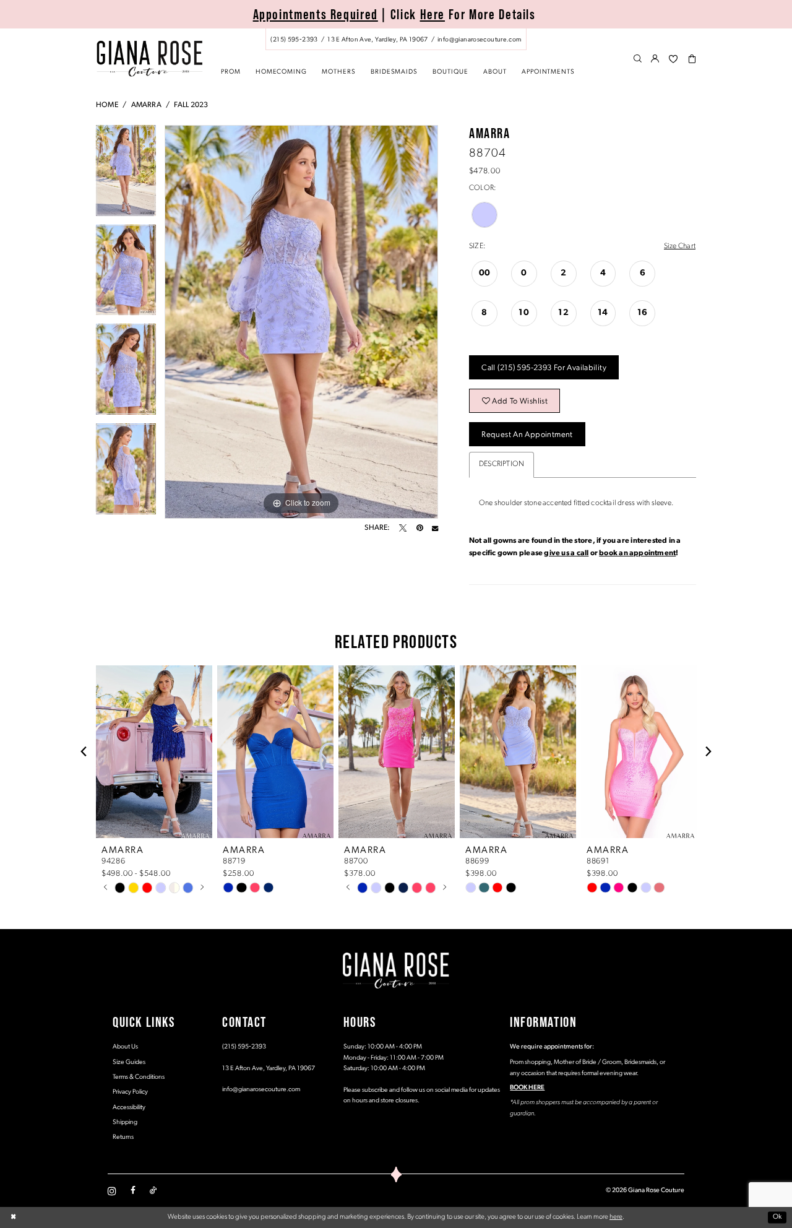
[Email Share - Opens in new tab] (435, 528)
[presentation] (154, 751)
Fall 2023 (191, 105)
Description (501, 464)
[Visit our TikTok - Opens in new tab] (153, 1191)
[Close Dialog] (13, 1217)
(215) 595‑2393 (244, 1047)
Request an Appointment (526, 435)
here (615, 1217)
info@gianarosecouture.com (261, 1089)
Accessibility (129, 1107)
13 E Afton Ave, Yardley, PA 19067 (268, 1068)
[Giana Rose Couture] (149, 58)
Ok (777, 1217)
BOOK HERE (527, 1087)
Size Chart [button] (679, 246)
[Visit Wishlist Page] (673, 59)
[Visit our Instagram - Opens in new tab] (112, 1191)
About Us (125, 1047)
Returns (123, 1137)
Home (107, 105)
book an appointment (637, 553)
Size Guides (129, 1062)
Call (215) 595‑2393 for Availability (543, 368)
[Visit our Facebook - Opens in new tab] (133, 1191)
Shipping (125, 1122)
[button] (656, 59)
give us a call (566, 553)
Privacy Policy (130, 1092)
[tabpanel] (126, 175)
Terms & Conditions (139, 1077)
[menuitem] (396, 39)
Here (433, 14)
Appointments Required (315, 14)
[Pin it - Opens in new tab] (419, 528)
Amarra (146, 105)
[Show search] (638, 59)
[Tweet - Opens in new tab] (403, 528)
